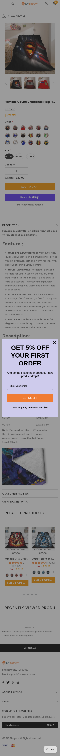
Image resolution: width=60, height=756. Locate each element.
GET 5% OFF (30, 398)
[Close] (54, 342)
